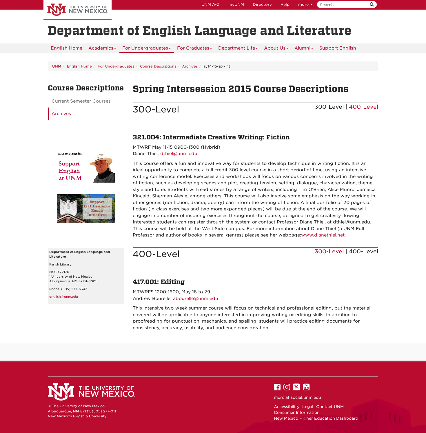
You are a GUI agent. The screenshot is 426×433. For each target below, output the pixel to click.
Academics (100, 48)
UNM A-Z (210, 4)
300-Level (329, 251)
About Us (274, 48)
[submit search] (372, 4)
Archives (190, 66)
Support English (337, 48)
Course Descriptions (158, 66)
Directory (262, 4)
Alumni (302, 48)
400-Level (363, 106)
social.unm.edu (306, 397)
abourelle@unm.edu (195, 298)
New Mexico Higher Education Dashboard (316, 418)
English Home (66, 48)
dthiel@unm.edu (178, 153)
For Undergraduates (145, 48)
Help (285, 4)
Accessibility (286, 406)
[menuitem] (66, 48)
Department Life (236, 48)
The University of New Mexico (77, 10)
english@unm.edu (63, 297)
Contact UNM (330, 406)
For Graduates (193, 48)
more (304, 4)
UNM (56, 66)
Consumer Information (297, 412)
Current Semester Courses (81, 101)
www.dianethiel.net (323, 235)
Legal (307, 406)
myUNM (236, 4)
